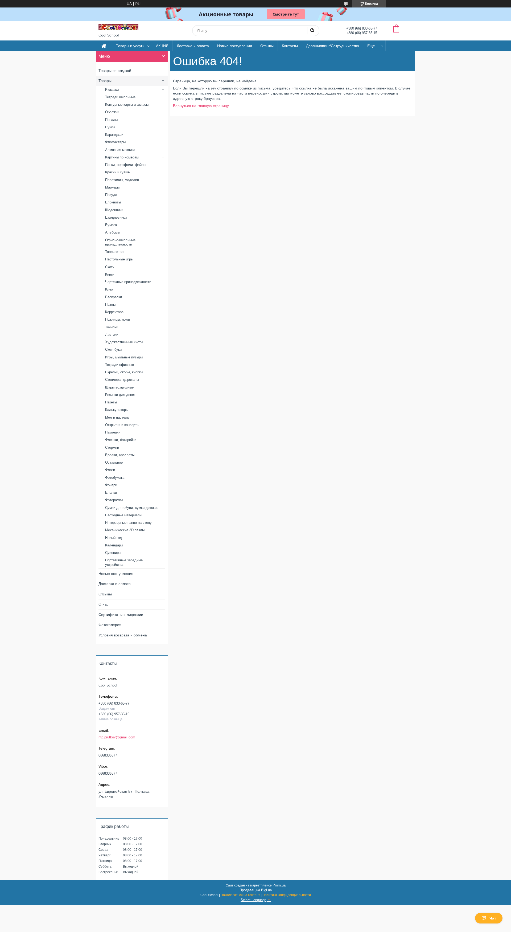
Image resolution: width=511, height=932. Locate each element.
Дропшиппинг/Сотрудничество (332, 46)
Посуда (111, 195)
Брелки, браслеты (119, 455)
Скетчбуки (113, 349)
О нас (103, 604)
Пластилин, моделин (122, 180)
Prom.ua (279, 885)
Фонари (111, 485)
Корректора (114, 312)
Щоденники (114, 210)
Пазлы (110, 304)
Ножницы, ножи (117, 319)
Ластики (111, 335)
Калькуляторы (116, 410)
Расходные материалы (123, 515)
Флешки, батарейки (120, 440)
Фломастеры (115, 142)
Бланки (111, 492)
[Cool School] (118, 27)
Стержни (112, 447)
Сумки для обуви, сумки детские (131, 508)
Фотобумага (114, 478)
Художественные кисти (124, 342)
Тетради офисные (119, 365)
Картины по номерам (122, 157)
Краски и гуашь (117, 172)
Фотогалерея (109, 625)
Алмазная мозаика (120, 150)
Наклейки (112, 432)
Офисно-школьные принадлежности (120, 242)
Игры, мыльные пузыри (124, 357)
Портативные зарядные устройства (124, 562)
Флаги (110, 470)
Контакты (290, 46)
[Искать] (312, 30)
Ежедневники (116, 217)
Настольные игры (119, 259)
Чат (492, 918)
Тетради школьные (120, 97)
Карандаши (114, 135)
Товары (105, 81)
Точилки (111, 327)
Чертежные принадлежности (128, 282)
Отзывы (267, 46)
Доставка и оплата (193, 46)
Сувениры (113, 553)
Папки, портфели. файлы (125, 165)
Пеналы (111, 120)
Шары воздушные (119, 387)
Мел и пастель (117, 417)
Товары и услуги (130, 46)
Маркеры (112, 187)
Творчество (114, 252)
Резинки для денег (120, 395)
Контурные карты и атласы (127, 105)
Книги (109, 274)
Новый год (113, 538)
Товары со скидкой (114, 70)
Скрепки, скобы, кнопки (124, 372)
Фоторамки (114, 500)
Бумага (111, 225)
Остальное (114, 462)
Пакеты (111, 402)
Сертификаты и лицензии (120, 614)
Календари (114, 545)
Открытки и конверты (122, 425)
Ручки (110, 127)
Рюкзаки (112, 90)
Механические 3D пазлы (125, 530)
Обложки (112, 112)
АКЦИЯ (162, 46)
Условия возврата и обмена (122, 635)
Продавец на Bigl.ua (256, 890)
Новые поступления (234, 46)
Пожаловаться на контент (240, 895)
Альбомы (112, 232)
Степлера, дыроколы (122, 380)
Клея (109, 289)
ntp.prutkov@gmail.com (116, 737)
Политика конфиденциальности (286, 895)
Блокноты (113, 202)
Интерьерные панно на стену (128, 523)
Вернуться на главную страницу (201, 106)
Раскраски (113, 297)
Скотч (109, 267)
